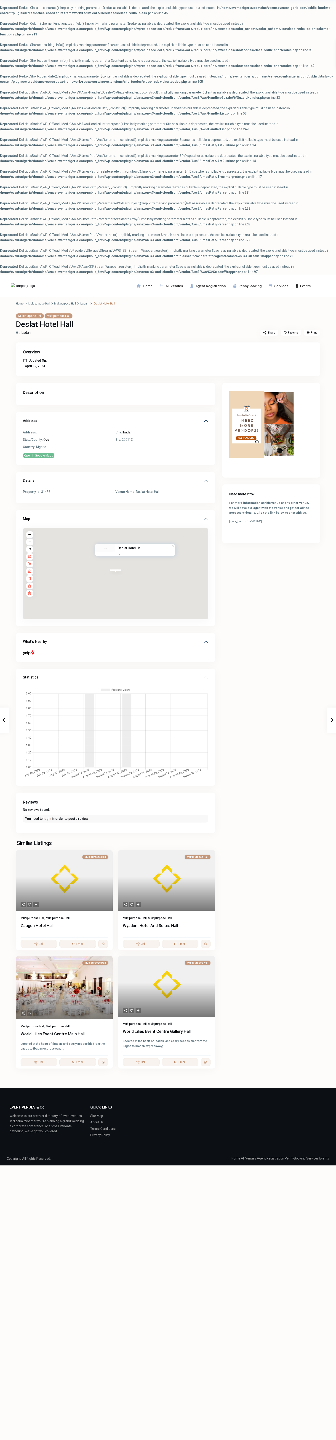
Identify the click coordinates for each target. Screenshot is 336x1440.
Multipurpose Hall (39, 303)
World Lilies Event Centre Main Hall (53, 1033)
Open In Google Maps (38, 455)
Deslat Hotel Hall (130, 548)
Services (281, 286)
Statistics (31, 677)
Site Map (96, 1116)
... (62, 1048)
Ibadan (84, 303)
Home (147, 286)
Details (29, 480)
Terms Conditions (103, 1128)
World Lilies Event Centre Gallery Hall (157, 1031)
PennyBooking (250, 286)
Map (26, 519)
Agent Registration (210, 286)
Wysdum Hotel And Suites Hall (150, 925)
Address (30, 421)
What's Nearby (35, 641)
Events (305, 286)
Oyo (46, 439)
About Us (97, 1122)
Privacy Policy (100, 1135)
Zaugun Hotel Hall (37, 925)
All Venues (174, 286)
